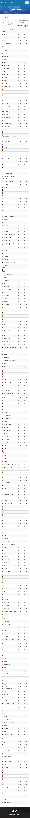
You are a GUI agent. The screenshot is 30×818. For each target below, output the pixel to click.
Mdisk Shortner (7, 3)
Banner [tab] (4, 17)
